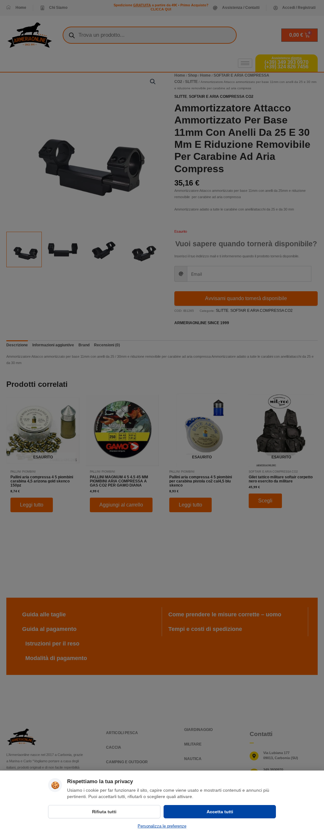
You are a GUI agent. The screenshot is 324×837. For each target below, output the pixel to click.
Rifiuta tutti (104, 811)
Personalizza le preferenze (162, 826)
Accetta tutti (220, 811)
